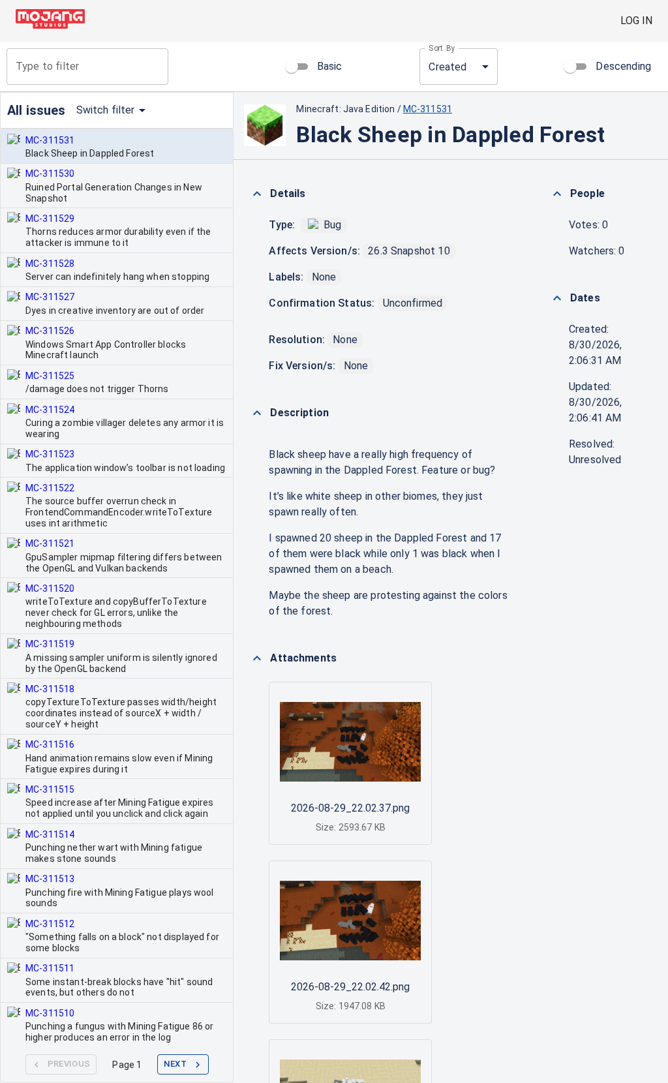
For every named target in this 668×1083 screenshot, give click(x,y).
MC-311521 (49, 543)
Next (175, 1064)
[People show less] (557, 194)
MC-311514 (49, 834)
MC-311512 (49, 924)
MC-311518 (49, 689)
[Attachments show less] (257, 658)
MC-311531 (49, 140)
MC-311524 (49, 409)
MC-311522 (49, 488)
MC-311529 (49, 218)
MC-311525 (49, 376)
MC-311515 (49, 789)
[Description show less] (257, 413)
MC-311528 (49, 263)
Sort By (442, 48)
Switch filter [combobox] (105, 110)
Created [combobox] (447, 67)
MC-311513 (49, 879)
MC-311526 (49, 331)
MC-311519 (49, 644)
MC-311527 (49, 297)
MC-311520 (49, 588)
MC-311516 (49, 744)
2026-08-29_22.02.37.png (350, 808)
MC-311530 (49, 173)
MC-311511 (49, 968)
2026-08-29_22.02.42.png (350, 987)
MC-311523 (49, 454)
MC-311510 (49, 1013)
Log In (636, 20)
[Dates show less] (557, 298)
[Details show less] (257, 194)
